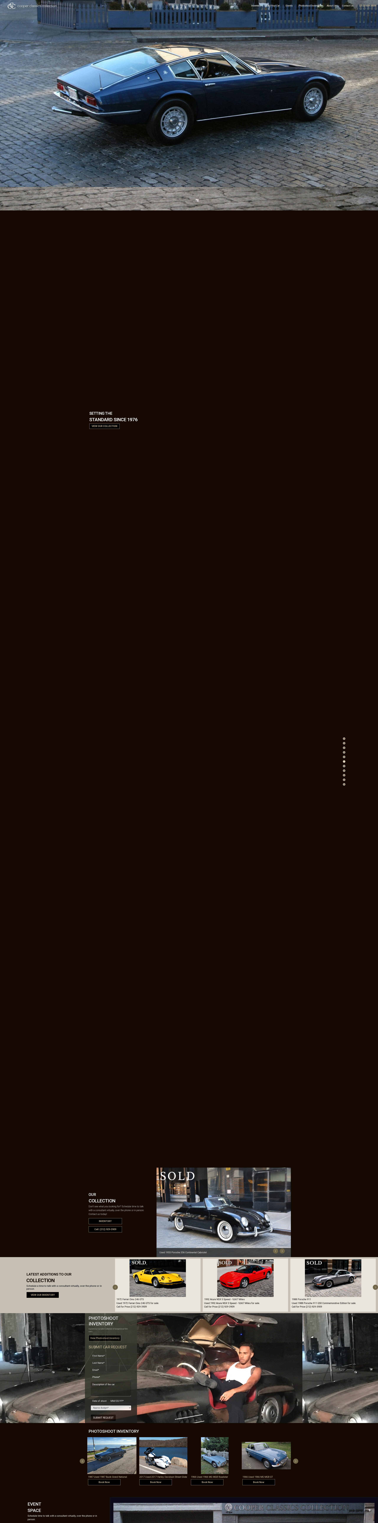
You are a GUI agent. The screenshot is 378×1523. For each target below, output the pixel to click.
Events (289, 5)
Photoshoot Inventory (310, 5)
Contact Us (347, 5)
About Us (331, 5)
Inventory (256, 5)
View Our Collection (104, 426)
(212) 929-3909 (367, 5)
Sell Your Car (273, 5)
